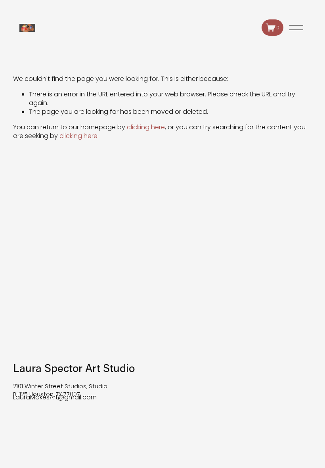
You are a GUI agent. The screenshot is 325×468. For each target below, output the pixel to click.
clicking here (146, 127)
